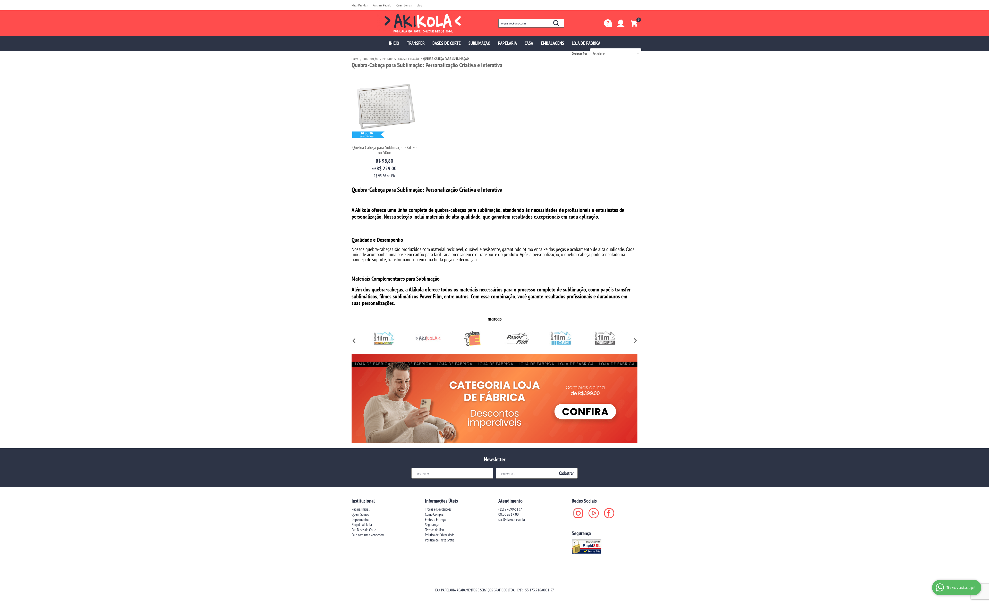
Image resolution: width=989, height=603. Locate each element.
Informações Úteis (441, 500)
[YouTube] (593, 513)
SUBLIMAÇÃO (479, 43)
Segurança (432, 524)
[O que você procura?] (556, 23)
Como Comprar (435, 514)
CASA (529, 43)
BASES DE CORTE (446, 43)
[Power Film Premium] (605, 338)
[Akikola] (428, 338)
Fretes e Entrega (435, 519)
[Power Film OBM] (561, 338)
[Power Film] (516, 338)
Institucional (363, 500)
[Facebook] (609, 513)
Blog (419, 5)
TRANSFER (416, 43)
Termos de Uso (434, 529)
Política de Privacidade (439, 534)
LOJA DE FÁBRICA (586, 43)
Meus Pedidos (360, 5)
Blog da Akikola (362, 524)
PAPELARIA (507, 43)
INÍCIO (394, 43)
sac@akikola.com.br (511, 519)
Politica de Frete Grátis (439, 540)
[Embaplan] (472, 338)
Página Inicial (361, 509)
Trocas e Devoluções (438, 509)
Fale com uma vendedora (368, 534)
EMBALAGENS (552, 43)
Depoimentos (360, 519)
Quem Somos (404, 5)
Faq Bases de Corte (364, 529)
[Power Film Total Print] (384, 338)
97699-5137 (510, 509)
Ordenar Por (579, 53)
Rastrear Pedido (382, 5)
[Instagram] (578, 513)
